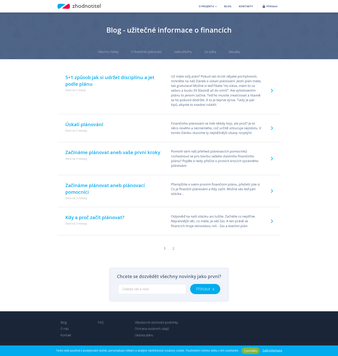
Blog (63, 322)
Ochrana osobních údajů (152, 329)
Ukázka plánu (144, 335)
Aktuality (234, 52)
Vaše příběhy (183, 52)
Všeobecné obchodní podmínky (156, 322)
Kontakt (65, 335)
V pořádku (250, 350)
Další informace (272, 350)
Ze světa (210, 52)
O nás (64, 329)
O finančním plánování (146, 52)
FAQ (101, 322)
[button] (208, 6)
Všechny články (108, 52)
